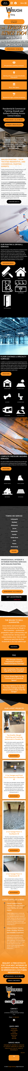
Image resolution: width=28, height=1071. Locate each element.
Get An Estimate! (5, 3)
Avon (14, 540)
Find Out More (6, 374)
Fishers (14, 544)
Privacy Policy (14, 1033)
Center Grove (14, 537)
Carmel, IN (7, 1046)
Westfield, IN (15, 1045)
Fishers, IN (20, 1048)
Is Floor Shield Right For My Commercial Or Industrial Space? (14, 678)
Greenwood (14, 525)
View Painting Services (8, 263)
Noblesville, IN (14, 1046)
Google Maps (14, 1028)
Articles (14, 1032)
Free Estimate (14, 647)
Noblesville (14, 531)
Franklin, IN (21, 1046)
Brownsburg (14, 547)
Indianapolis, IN (7, 1045)
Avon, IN (15, 1048)
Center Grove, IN (8, 1048)
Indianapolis (14, 519)
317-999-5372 (15, 1017)
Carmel (14, 528)
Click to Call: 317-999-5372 (14, 21)
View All (22, 1052)
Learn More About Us (14, 201)
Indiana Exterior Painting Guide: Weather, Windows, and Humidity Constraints (15, 930)
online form (17, 599)
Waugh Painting (12, 1066)
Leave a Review (14, 1030)
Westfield (14, 522)
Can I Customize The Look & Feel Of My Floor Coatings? (14, 670)
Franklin (14, 534)
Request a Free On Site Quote (14, 124)
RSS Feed (14, 1038)
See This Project (14, 756)
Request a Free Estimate (14, 980)
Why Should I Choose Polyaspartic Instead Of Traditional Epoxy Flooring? (14, 661)
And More (14, 551)
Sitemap (14, 1036)
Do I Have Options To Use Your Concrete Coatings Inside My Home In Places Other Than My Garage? (14, 689)
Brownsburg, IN (14, 1049)
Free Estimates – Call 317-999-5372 (14, 120)
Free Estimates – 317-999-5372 (15, 49)
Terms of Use (14, 1035)
